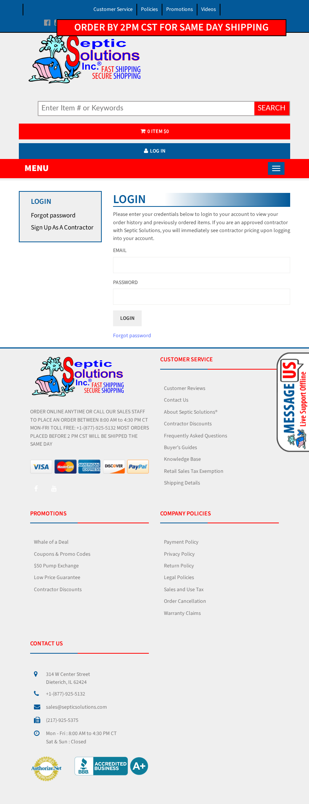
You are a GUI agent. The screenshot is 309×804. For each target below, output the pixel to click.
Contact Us (176, 400)
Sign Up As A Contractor (62, 227)
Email (120, 250)
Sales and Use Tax (183, 589)
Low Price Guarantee (57, 577)
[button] (291, 401)
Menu (36, 168)
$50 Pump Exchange (56, 566)
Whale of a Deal (51, 542)
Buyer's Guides (180, 447)
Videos (208, 9)
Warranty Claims (182, 613)
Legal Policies (179, 577)
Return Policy (179, 566)
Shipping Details (182, 483)
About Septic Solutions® (190, 412)
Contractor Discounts (188, 424)
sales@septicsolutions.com (76, 707)
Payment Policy (181, 542)
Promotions (179, 9)
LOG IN (157, 151)
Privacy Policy (179, 554)
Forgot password (53, 215)
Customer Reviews (184, 388)
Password (125, 282)
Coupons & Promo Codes (62, 554)
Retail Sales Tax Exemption (193, 471)
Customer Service (113, 9)
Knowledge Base (182, 459)
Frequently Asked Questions (195, 436)
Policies (149, 9)
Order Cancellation (185, 601)
